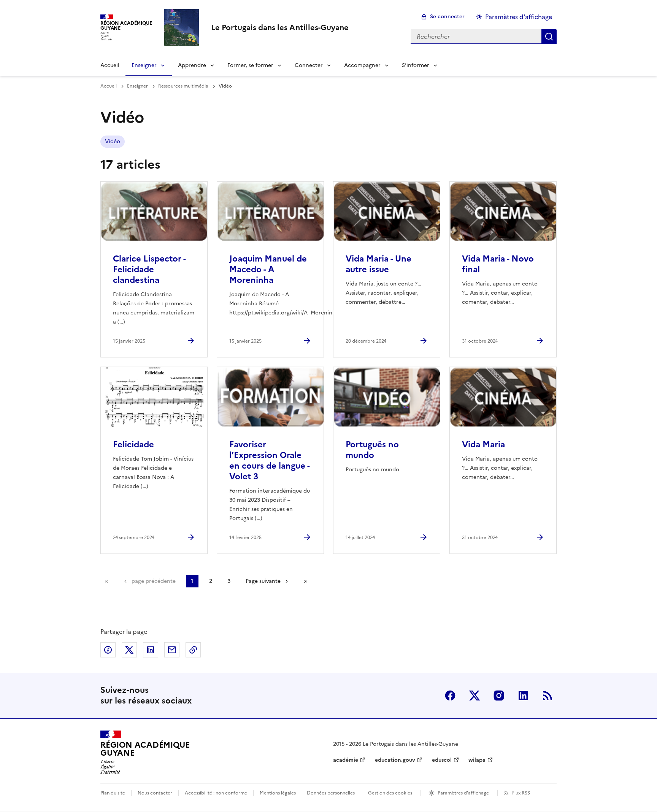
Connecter (309, 65)
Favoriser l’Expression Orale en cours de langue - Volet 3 (269, 460)
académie (345, 760)
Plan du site (112, 793)
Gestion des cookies (390, 793)
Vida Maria (483, 444)
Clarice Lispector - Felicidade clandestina (149, 269)
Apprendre (192, 65)
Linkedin (523, 695)
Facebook (450, 695)
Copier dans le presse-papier (193, 649)
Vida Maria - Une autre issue (378, 264)
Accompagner (362, 65)
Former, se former (250, 65)
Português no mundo (372, 449)
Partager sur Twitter (129, 649)
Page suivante (263, 581)
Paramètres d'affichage (518, 16)
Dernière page (306, 581)
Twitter (474, 695)
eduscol (442, 760)
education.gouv (395, 760)
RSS (547, 695)
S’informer (415, 65)
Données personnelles (331, 793)
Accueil (109, 65)
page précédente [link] (154, 581)
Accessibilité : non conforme (216, 793)
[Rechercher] (549, 36)
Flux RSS (521, 793)
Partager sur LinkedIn (150, 649)
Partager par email (171, 649)
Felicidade (133, 444)
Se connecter (447, 17)
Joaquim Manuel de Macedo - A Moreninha (268, 269)
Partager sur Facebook (108, 649)
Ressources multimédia (183, 86)
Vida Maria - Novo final (498, 264)
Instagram (499, 695)
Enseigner (144, 65)
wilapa (477, 760)
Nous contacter (155, 793)
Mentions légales (278, 793)
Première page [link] (106, 581)
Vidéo (112, 141)
